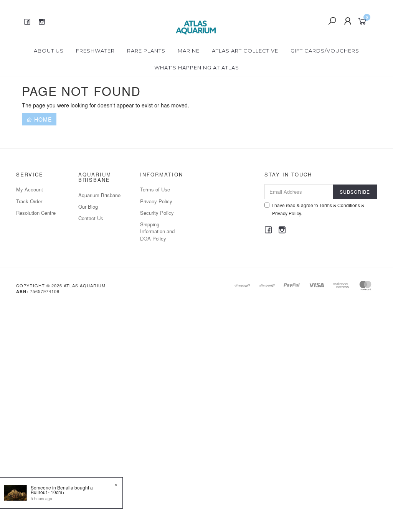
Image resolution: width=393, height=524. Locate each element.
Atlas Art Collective (245, 51)
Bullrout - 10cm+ (48, 492)
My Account (29, 189)
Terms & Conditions (339, 205)
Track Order (29, 201)
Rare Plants (146, 51)
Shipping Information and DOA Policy (157, 231)
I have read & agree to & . (318, 209)
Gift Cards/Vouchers (325, 51)
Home (42, 119)
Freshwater (95, 51)
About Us (49, 51)
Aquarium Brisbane (99, 195)
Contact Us (90, 218)
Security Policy (157, 212)
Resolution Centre (36, 212)
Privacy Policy (156, 201)
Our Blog (88, 206)
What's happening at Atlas (196, 67)
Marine (189, 51)
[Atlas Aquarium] (196, 20)
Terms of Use (155, 189)
